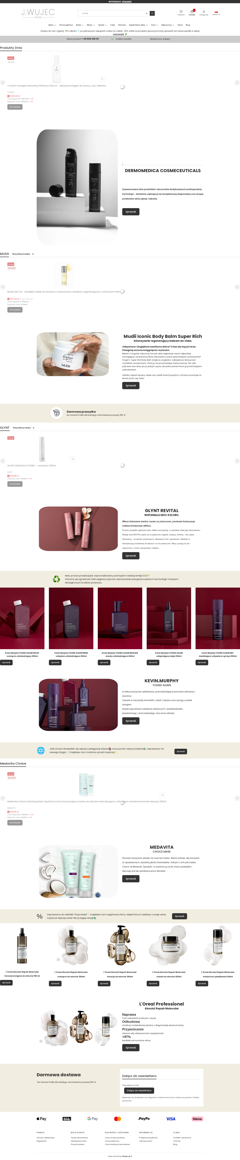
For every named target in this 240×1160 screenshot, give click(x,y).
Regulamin (41, 1141)
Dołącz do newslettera (139, 1090)
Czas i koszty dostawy (115, 1137)
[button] (152, 13)
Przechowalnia (77, 1144)
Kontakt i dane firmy (182, 1137)
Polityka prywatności (148, 1137)
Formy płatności (112, 1141)
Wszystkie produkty (21, 254)
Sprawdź (131, 211)
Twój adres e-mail (130, 1085)
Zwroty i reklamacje (45, 1137)
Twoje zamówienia (79, 1137)
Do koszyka (15, 107)
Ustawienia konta (78, 1141)
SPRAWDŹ (127, 1)
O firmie (176, 1141)
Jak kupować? (145, 1141)
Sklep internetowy (119, 1156)
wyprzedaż (118, 34)
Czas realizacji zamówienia (117, 1144)
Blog (175, 1144)
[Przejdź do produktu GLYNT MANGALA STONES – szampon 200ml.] (42, 449)
